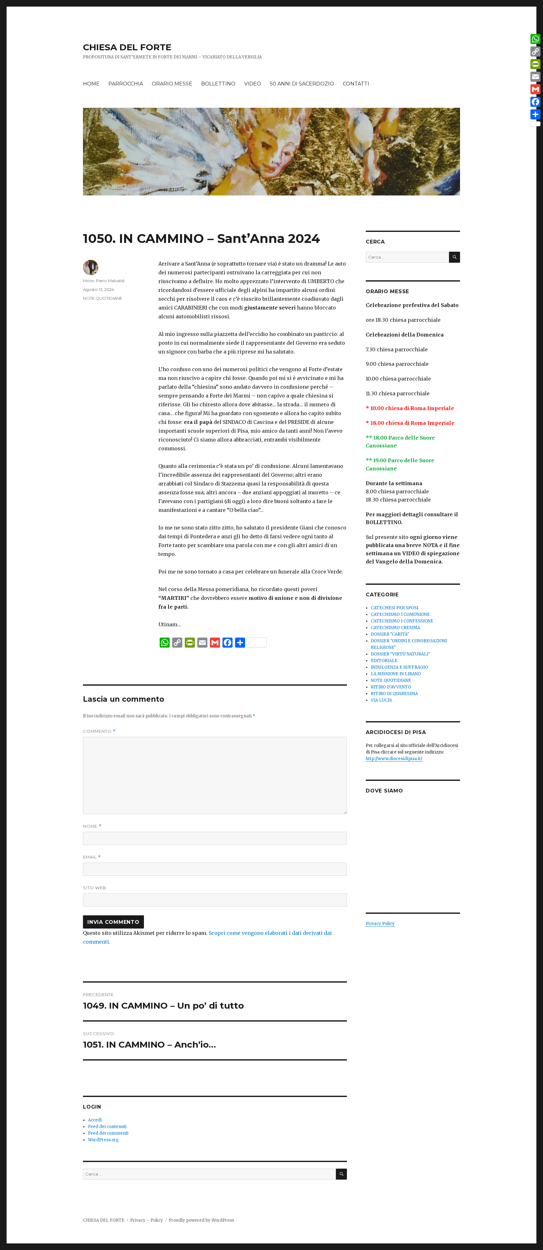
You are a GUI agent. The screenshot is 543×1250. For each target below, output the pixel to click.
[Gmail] (535, 89)
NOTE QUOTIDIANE (102, 298)
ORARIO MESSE (172, 84)
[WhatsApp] (535, 39)
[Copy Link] (535, 51)
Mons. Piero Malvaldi (103, 280)
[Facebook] (535, 102)
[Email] (535, 76)
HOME (91, 84)
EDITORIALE (384, 660)
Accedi (95, 1120)
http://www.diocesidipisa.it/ (394, 758)
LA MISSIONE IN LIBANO (396, 674)
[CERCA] (341, 1174)
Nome (92, 826)
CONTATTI (356, 84)
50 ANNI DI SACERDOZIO (302, 84)
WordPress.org (103, 1140)
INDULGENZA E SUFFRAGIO (399, 667)
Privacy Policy (380, 923)
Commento (99, 731)
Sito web (94, 887)
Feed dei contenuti (107, 1126)
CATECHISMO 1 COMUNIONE (400, 614)
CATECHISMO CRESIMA (395, 627)
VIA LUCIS (381, 700)
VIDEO (252, 84)
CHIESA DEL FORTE (127, 47)
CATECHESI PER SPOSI (394, 608)
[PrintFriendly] (535, 64)
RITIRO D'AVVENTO (391, 687)
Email (92, 857)
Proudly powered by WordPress (201, 1220)
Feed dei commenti (108, 1133)
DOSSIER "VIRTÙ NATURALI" (400, 654)
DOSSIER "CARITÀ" (390, 634)
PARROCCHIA (125, 84)
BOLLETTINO (218, 84)
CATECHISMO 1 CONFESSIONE (402, 621)
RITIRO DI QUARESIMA (394, 693)
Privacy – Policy (146, 1220)
